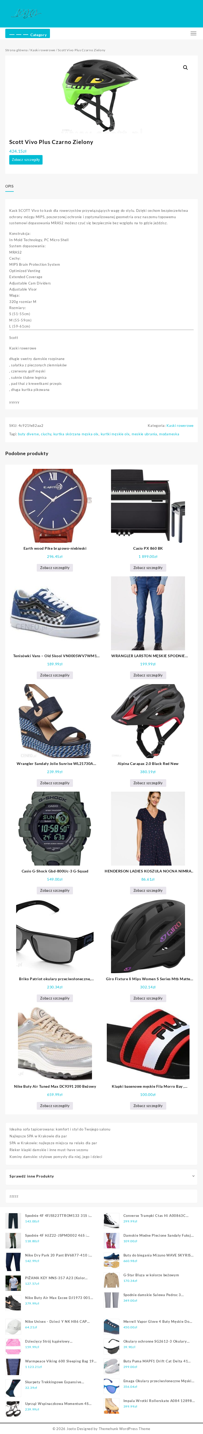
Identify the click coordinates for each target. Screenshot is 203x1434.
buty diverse (28, 434)
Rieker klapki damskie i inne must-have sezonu (49, 1150)
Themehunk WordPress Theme (125, 1429)
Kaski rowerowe (42, 50)
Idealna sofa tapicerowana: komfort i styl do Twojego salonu (60, 1129)
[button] (185, 67)
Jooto (71, 1429)
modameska (169, 434)
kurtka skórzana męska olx (76, 434)
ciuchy (46, 434)
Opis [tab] (9, 186)
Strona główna (16, 50)
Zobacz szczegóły (26, 160)
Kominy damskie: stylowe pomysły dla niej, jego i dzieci (56, 1157)
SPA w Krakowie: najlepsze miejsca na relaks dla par (53, 1143)
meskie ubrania (144, 434)
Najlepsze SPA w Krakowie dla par (38, 1136)
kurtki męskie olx (115, 434)
